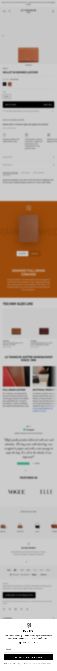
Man (36, 643)
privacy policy (8, 666)
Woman (26, 643)
